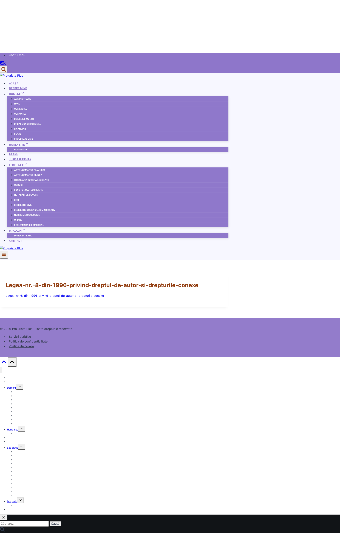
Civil (17, 104)
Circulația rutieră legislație (31, 180)
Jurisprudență (20, 159)
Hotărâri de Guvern (26, 195)
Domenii (11, 387)
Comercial (20, 109)
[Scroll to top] (4, 362)
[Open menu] (4, 255)
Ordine (18, 220)
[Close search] (3, 517)
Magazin (12, 501)
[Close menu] (1, 370)
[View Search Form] (3, 69)
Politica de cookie (21, 346)
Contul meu (17, 55)
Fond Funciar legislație (28, 190)
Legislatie (12, 447)
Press (13, 154)
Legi (16, 200)
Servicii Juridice (20, 336)
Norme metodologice (27, 215)
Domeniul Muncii (24, 119)
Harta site (12, 429)
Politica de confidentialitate (28, 341)
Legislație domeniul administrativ (34, 210)
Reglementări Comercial (29, 225)
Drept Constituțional (27, 124)
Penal (17, 134)
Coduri (18, 185)
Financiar (20, 129)
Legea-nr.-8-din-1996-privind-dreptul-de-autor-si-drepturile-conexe (55, 295)
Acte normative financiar (30, 170)
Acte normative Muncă (28, 175)
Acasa (13, 83)
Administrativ (22, 99)
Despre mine (18, 88)
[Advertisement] (106, 25)
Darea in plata (23, 235)
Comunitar (20, 114)
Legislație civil (23, 205)
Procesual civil (23, 139)
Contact (15, 240)
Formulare (20, 149)
